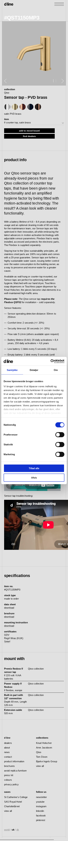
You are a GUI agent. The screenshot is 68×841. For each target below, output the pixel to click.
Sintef (7, 641)
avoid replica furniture (15, 770)
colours (8, 779)
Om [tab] (56, 370)
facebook (41, 815)
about (7, 747)
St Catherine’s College (16, 797)
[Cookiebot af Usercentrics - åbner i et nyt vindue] (50, 361)
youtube (40, 801)
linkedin (40, 811)
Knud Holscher (44, 743)
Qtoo (6, 92)
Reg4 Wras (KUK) (13, 638)
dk (17, 829)
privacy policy (11, 784)
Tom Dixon (41, 756)
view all (40, 766)
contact (8, 756)
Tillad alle (34, 468)
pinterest (40, 820)
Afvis (34, 477)
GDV (6, 634)
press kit (8, 775)
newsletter (41, 797)
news (7, 752)
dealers (8, 743)
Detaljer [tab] (34, 370)
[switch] (59, 434)
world (7, 829)
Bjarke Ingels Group (46, 761)
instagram (41, 806)
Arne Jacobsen (44, 747)
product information (14, 761)
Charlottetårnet (12, 806)
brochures (9, 766)
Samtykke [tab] (12, 370)
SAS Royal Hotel (13, 801)
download (9, 607)
